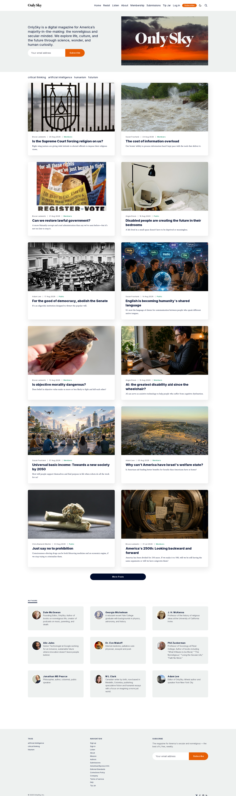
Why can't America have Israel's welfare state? (164, 465)
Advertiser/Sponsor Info (99, 766)
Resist (106, 5)
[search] (206, 5)
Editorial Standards (97, 769)
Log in (176, 5)
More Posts (118, 577)
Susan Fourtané (132, 137)
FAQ (91, 782)
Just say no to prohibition (52, 548)
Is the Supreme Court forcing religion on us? (67, 141)
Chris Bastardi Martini (41, 544)
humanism (80, 77)
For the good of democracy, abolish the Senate (70, 301)
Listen (115, 5)
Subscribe (189, 5)
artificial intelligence (60, 77)
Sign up (93, 743)
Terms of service (97, 779)
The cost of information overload (152, 141)
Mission (93, 756)
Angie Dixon (131, 216)
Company (94, 776)
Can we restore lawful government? (61, 220)
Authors (32, 601)
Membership (137, 5)
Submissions (154, 5)
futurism (93, 77)
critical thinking (37, 77)
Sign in (92, 746)
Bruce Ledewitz (39, 137)
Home (97, 5)
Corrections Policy (97, 772)
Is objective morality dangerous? (59, 384)
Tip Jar (167, 5)
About (124, 5)
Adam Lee (36, 296)
